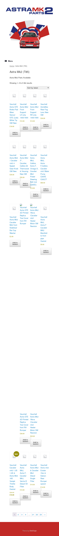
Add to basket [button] (15, 133)
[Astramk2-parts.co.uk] (29, 11)
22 (37, 514)
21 (33, 514)
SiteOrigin (33, 531)
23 (41, 514)
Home (12, 66)
